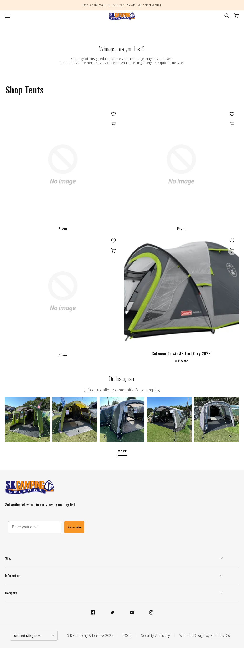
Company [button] (11, 592)
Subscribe (74, 527)
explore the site (170, 63)
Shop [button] (8, 558)
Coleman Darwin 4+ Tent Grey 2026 (181, 353)
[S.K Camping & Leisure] (122, 16)
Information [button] (12, 575)
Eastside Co (220, 635)
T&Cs (127, 635)
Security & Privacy (155, 635)
